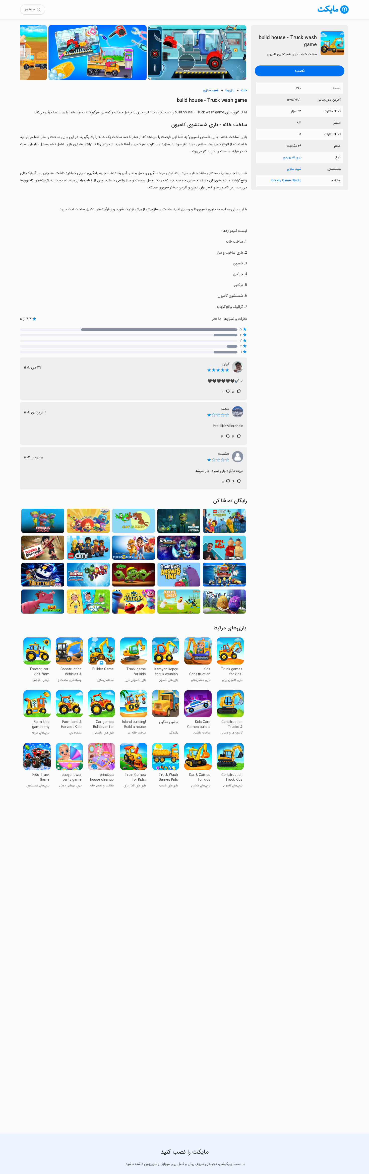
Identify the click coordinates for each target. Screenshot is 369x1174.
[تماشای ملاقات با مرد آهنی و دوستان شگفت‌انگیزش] (88, 576)
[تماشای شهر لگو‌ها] (88, 549)
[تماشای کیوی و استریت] (224, 603)
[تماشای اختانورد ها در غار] (178, 522)
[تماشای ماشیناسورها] (133, 549)
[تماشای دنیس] (42, 549)
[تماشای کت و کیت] (133, 522)
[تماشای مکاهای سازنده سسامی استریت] (133, 603)
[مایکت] (333, 14)
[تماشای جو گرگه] (88, 603)
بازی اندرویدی (292, 157)
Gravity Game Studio (286, 180)
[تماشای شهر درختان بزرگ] (88, 522)
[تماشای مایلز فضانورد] (178, 549)
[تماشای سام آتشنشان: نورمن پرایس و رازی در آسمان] (224, 576)
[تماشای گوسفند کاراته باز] (178, 603)
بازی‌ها (229, 90)
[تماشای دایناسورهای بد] (42, 603)
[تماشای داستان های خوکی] (133, 576)
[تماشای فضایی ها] (42, 522)
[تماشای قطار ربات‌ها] (42, 576)
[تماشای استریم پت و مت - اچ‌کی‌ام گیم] (224, 549)
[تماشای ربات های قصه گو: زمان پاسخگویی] (178, 576)
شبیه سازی (294, 169)
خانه (243, 90)
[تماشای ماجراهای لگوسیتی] (224, 522)
